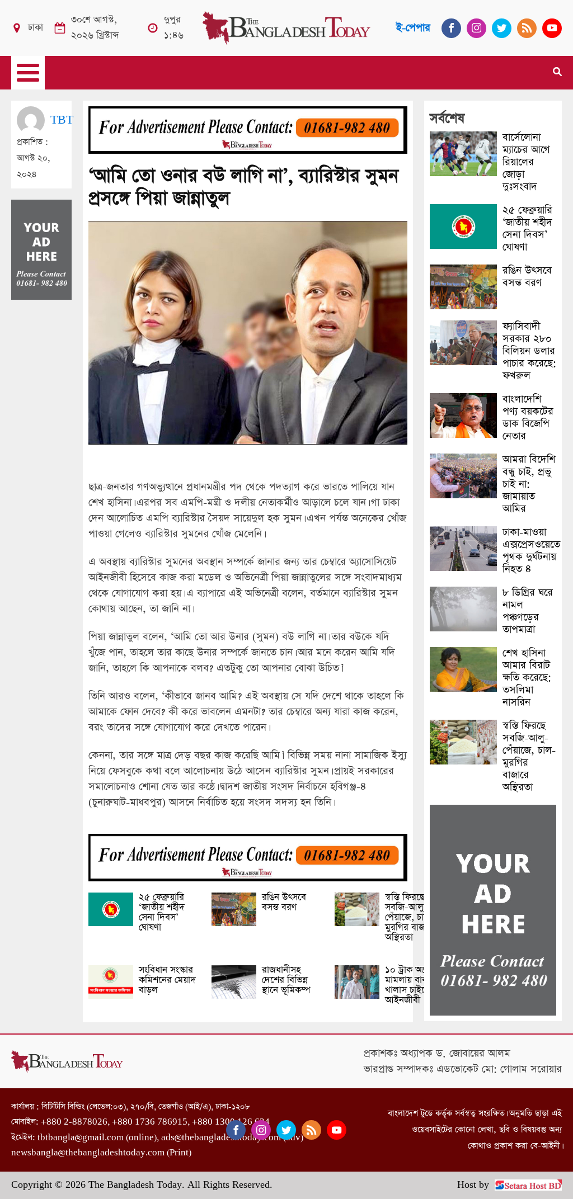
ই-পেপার (413, 28)
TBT (61, 120)
